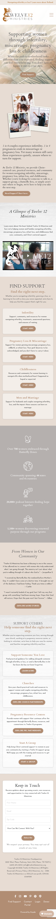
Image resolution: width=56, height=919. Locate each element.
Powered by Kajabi (28, 912)
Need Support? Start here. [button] (16, 193)
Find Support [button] (28, 75)
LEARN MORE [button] (28, 671)
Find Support (14, 902)
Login (37, 902)
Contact (28, 902)
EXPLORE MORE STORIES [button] (28, 606)
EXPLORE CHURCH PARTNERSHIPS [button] (28, 702)
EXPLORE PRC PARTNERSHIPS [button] (28, 730)
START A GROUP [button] (28, 762)
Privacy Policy (21, 871)
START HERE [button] (28, 328)
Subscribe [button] (28, 838)
